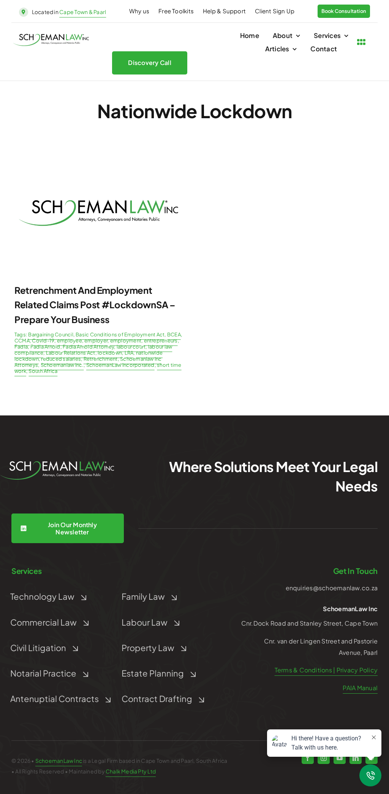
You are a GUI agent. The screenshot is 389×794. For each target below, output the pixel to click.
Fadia (21, 347)
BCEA (174, 334)
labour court (131, 347)
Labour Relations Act (70, 353)
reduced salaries (61, 359)
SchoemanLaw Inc (58, 760)
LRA (129, 353)
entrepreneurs (161, 341)
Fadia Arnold (45, 347)
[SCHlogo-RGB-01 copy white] (57, 464)
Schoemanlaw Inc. (62, 365)
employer (96, 341)
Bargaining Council (50, 334)
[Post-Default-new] (98, 154)
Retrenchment (101, 359)
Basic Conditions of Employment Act (120, 334)
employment (125, 341)
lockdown (110, 353)
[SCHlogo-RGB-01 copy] (51, 37)
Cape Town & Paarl (82, 11)
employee (69, 341)
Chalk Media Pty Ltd (131, 771)
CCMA (22, 341)
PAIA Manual (360, 688)
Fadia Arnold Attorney (88, 347)
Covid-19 (43, 341)
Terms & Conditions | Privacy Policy (326, 670)
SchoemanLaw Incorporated (120, 365)
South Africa (42, 371)
